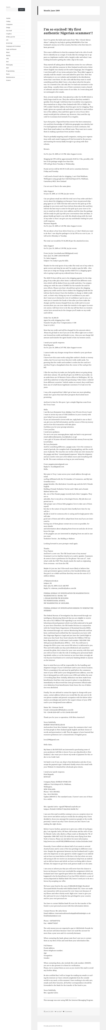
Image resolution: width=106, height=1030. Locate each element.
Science (8, 80)
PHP (7, 68)
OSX (7, 58)
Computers (9, 24)
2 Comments (68, 1011)
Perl (7, 62)
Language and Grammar (13, 46)
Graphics (9, 34)
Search (8, 7)
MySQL (8, 55)
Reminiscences (10, 77)
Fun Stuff (9, 31)
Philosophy (9, 65)
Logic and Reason (11, 49)
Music (8, 52)
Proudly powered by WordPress (53, 1026)
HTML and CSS (10, 37)
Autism (8, 18)
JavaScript (9, 43)
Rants (8, 74)
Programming (10, 71)
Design (8, 27)
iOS (7, 40)
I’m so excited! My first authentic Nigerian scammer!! (68, 31)
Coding (8, 21)
